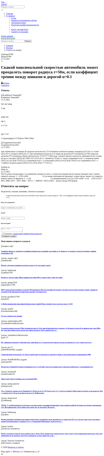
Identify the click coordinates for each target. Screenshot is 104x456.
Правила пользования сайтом (24, 20)
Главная (9, 14)
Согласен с (23, 234)
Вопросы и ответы (16, 447)
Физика (9, 48)
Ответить (5, 85)
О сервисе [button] (10, 16)
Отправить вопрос (9, 236)
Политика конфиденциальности (25, 25)
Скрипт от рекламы (19, 32)
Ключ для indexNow (19, 29)
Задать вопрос (7, 36)
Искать (28, 41)
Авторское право (18, 23)
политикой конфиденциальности (27, 234)
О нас (13, 18)
